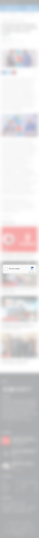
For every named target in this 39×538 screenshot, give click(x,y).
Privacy (30, 272)
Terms (33, 272)
